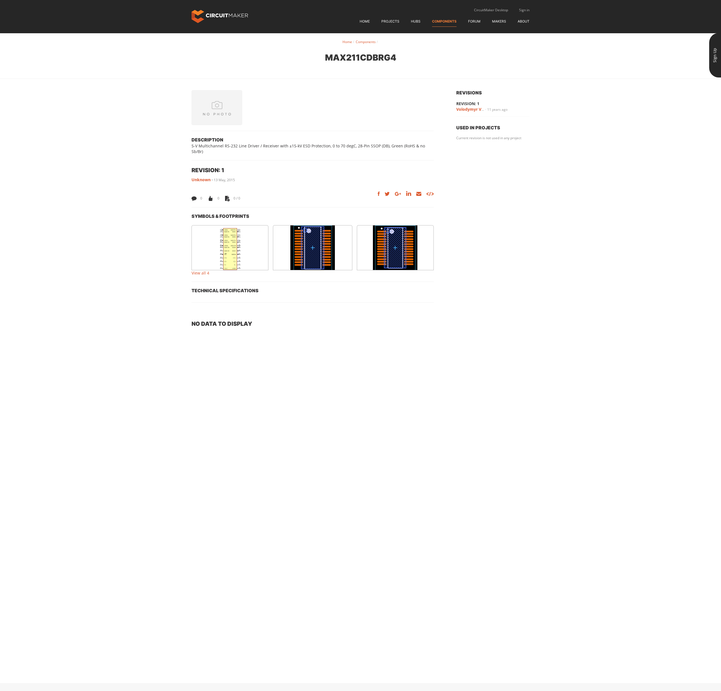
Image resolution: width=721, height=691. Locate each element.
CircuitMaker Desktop (491, 10)
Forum (474, 21)
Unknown (201, 179)
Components (444, 21)
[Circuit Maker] (220, 16)
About (523, 21)
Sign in (524, 10)
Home (365, 21)
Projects (390, 21)
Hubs (415, 21)
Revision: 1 (467, 103)
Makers (499, 21)
